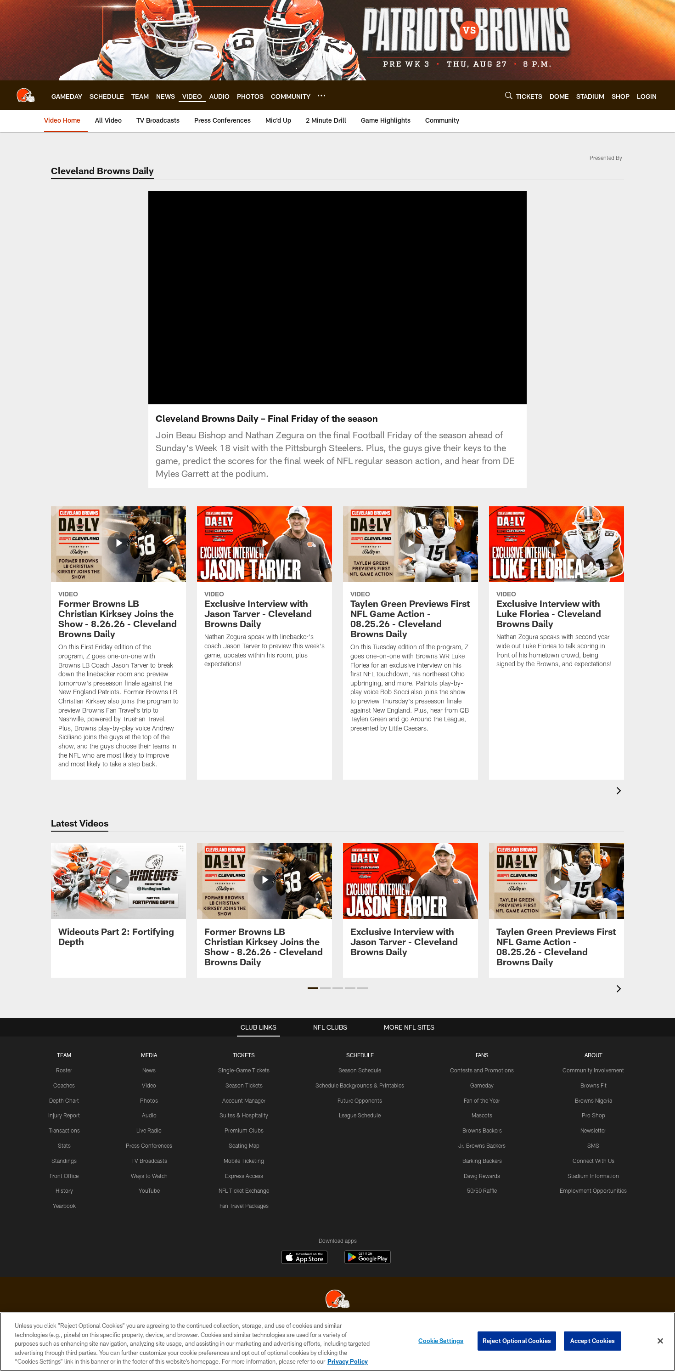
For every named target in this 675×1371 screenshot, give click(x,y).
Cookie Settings (440, 1340)
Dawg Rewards (482, 1176)
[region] (337, 1341)
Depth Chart (64, 1100)
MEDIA (149, 1055)
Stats (64, 1145)
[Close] (660, 1341)
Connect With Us (593, 1160)
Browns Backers (482, 1130)
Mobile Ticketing (244, 1160)
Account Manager (243, 1100)
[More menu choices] (321, 95)
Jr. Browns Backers (482, 1145)
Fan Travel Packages (244, 1205)
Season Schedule (359, 1070)
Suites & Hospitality (243, 1115)
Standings (64, 1160)
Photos (149, 1100)
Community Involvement (593, 1070)
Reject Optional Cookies (517, 1340)
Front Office (64, 1176)
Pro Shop (593, 1115)
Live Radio (149, 1130)
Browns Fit (593, 1085)
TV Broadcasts (149, 1160)
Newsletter (593, 1130)
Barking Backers (482, 1160)
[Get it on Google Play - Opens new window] (367, 1262)
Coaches (64, 1085)
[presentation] (620, 792)
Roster (64, 1070)
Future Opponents (360, 1100)
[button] (308, 298)
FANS (482, 1055)
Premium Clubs (244, 1130)
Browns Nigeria (593, 1100)
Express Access (244, 1176)
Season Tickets (244, 1085)
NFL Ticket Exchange (244, 1190)
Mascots (482, 1115)
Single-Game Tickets (244, 1070)
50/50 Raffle (482, 1190)
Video (149, 1085)
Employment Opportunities (593, 1190)
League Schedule (360, 1115)
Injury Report (64, 1115)
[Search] (508, 95)
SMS (593, 1145)
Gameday (482, 1085)
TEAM (64, 1055)
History (64, 1190)
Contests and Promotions (482, 1070)
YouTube (149, 1190)
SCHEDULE (360, 1055)
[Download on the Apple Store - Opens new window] (304, 1258)
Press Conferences (149, 1145)
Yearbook (64, 1205)
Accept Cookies (592, 1340)
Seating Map (244, 1145)
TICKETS (244, 1055)
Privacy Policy (347, 1361)
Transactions (64, 1130)
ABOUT (593, 1055)
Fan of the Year (482, 1100)
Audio (149, 1115)
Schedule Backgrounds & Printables (359, 1085)
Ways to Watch (149, 1176)
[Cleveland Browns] (337, 1300)
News (149, 1070)
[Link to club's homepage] (26, 95)
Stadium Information (593, 1176)
